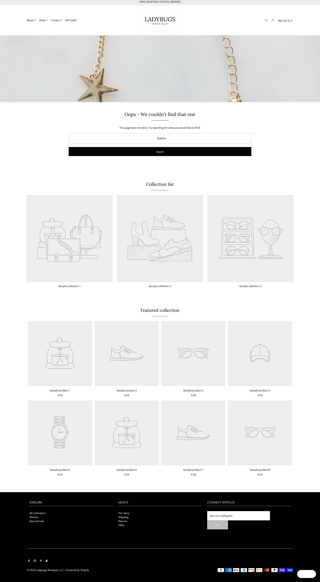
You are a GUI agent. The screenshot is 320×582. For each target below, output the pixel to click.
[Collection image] (69, 279)
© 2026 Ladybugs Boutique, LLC (45, 570)
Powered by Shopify (77, 570)
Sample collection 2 (160, 286)
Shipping (123, 517)
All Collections (38, 513)
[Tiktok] (47, 561)
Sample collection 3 (250, 286)
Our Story (124, 513)
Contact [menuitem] (55, 20)
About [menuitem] (30, 20)
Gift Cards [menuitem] (70, 20)
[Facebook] (29, 561)
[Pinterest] (41, 561)
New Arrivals (37, 521)
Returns (122, 521)
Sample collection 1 (69, 286)
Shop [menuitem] (42, 20)
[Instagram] (35, 561)
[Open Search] (266, 20)
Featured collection (160, 310)
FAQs (121, 525)
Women (34, 517)
